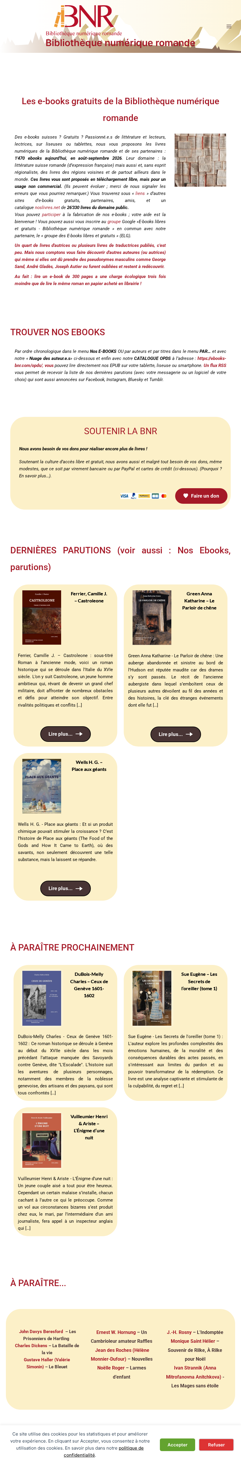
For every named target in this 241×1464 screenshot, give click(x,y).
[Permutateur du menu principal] (229, 26)
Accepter (178, 1445)
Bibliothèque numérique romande (120, 42)
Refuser (216, 1445)
